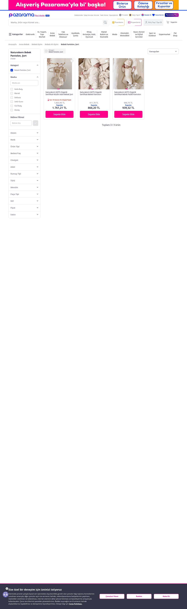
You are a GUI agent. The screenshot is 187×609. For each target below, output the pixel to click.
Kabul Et (166, 596)
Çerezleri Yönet (112, 596)
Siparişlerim (113, 15)
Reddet (139, 596)
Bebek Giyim (37, 44)
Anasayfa (12, 44)
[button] (21, 15)
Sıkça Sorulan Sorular (91, 15)
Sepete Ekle (59, 114)
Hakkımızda (78, 15)
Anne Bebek (24, 44)
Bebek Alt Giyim (51, 44)
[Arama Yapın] (105, 22)
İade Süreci (104, 15)
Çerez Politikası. (75, 604)
